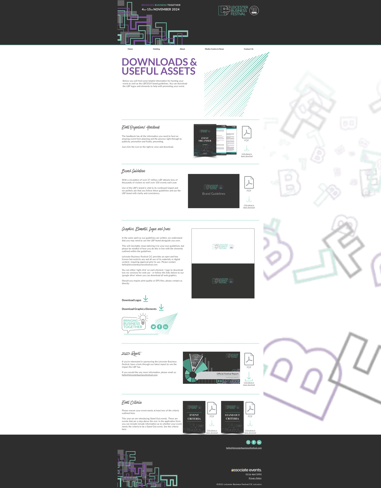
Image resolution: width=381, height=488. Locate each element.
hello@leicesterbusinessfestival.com (139, 264)
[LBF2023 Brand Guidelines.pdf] (249, 184)
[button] (214, 49)
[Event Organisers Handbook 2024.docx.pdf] (246, 134)
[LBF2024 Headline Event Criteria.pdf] (212, 410)
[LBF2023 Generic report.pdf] (249, 361)
